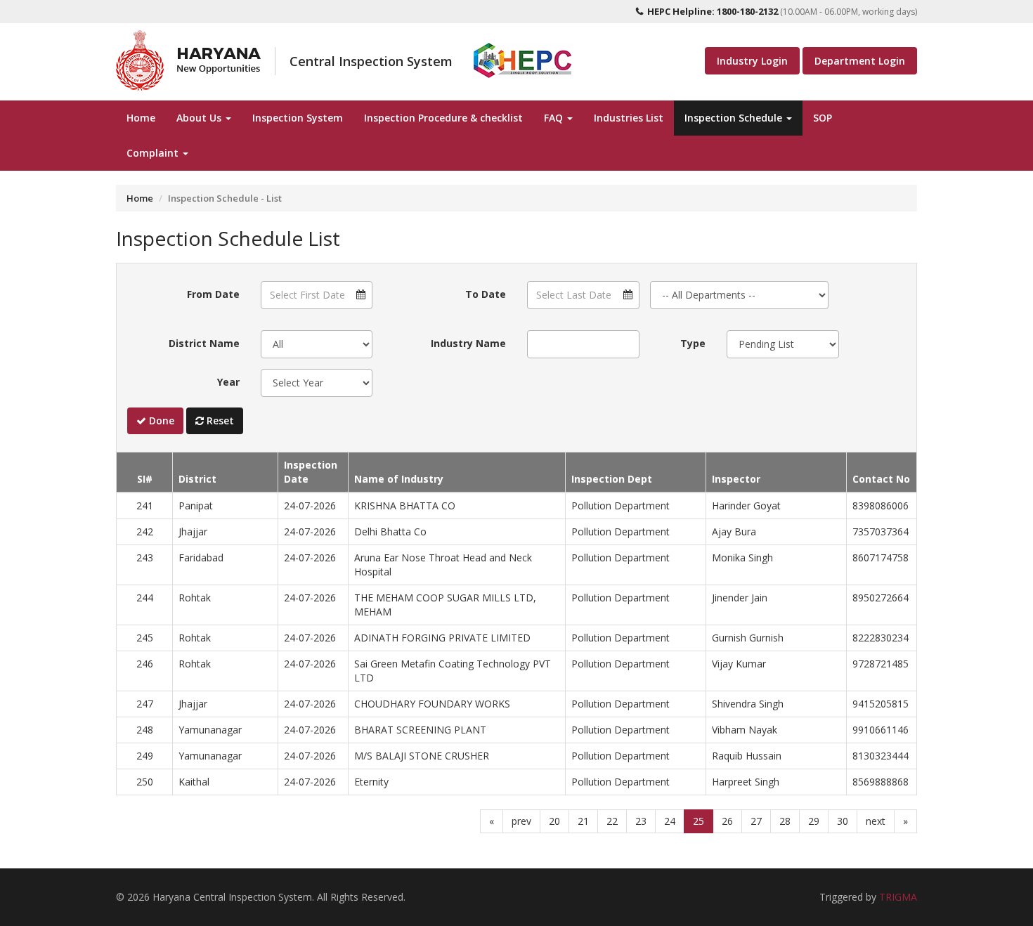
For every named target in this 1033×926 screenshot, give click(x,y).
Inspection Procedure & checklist (443, 117)
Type (693, 343)
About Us (200, 117)
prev (521, 821)
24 (669, 821)
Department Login (859, 60)
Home (140, 117)
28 (785, 821)
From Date (213, 294)
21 (583, 821)
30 (842, 821)
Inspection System (297, 117)
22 (612, 821)
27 (756, 821)
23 (641, 821)
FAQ (555, 117)
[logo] (188, 60)
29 (813, 821)
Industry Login (752, 60)
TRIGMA (898, 897)
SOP (822, 117)
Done (160, 420)
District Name (204, 343)
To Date (485, 294)
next (875, 821)
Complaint (153, 152)
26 (727, 821)
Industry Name (468, 343)
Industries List (628, 117)
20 (554, 821)
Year (228, 382)
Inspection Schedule (734, 117)
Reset (219, 420)
